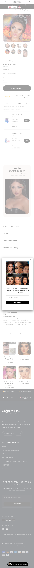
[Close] (31, 259)
